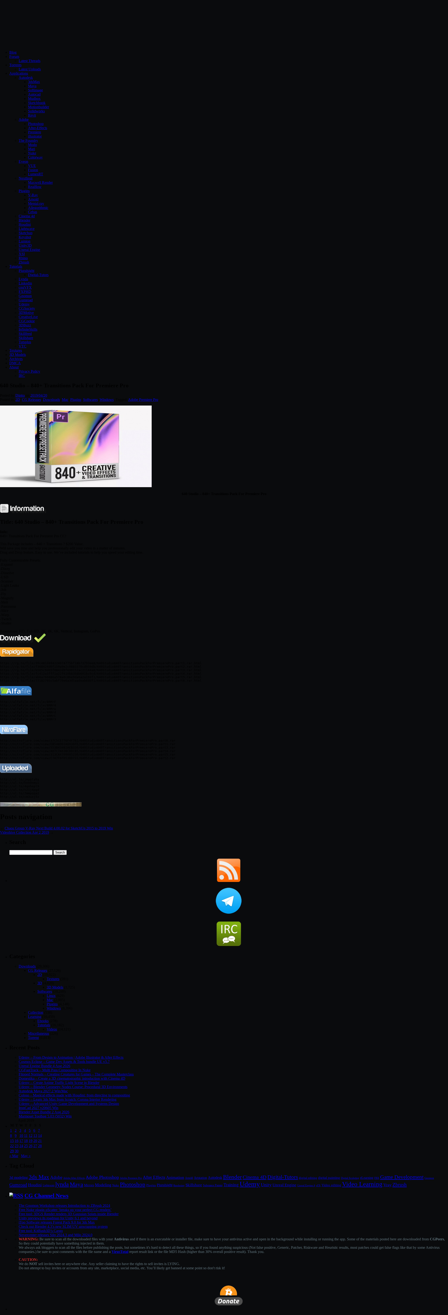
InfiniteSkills (28, 329)
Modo (32, 145)
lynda (62, 1184)
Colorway (35, 157)
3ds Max (39, 1177)
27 (35, 1146)
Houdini (25, 224)
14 (40, 1136)
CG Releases (31, 400)
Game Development (402, 1177)
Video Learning (362, 1184)
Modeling (103, 1185)
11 (26, 1136)
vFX (318, 1185)
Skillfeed (25, 334)
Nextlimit (25, 178)
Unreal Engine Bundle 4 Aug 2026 (44, 1066)
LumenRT (35, 174)
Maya (32, 86)
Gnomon (25, 296)
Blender (24, 220)
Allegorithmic (38, 208)
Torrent (33, 1038)
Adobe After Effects (74, 1177)
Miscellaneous (38, 1033)
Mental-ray (36, 203)
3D (39, 983)
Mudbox (34, 99)
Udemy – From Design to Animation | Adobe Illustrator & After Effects (71, 1057)
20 (35, 1141)
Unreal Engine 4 (306, 1185)
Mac (65, 400)
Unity (266, 1184)
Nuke (32, 153)
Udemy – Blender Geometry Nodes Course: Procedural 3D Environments (73, 1087)
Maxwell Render (40, 182)
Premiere (34, 132)
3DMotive (26, 313)
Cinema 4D (254, 1177)
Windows (107, 400)
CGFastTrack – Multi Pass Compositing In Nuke (55, 1070)
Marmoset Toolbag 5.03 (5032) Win (45, 1116)
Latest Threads (29, 61)
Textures (15, 350)
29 (12, 1151)
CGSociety (27, 308)
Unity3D (25, 245)
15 (12, 1141)
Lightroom (48, 1185)
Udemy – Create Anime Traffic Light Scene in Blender (59, 1083)
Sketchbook (37, 103)
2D (17, 400)
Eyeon (23, 161)
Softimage (35, 90)
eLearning (366, 1178)
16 (16, 1141)
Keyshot (25, 237)
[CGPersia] (41, 805)
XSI (22, 254)
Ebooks (43, 1021)
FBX (376, 1177)
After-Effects (37, 128)
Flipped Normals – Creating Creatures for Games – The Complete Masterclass (76, 1074)
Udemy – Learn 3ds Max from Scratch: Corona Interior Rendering (67, 1099)
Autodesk (26, 78)
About (14, 367)
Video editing (331, 1185)
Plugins (24, 191)
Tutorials (15, 266)
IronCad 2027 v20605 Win (38, 1108)
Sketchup (25, 233)
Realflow (35, 187)
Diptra (20, 395)
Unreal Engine (29, 250)
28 (40, 1146)
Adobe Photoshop (102, 1177)
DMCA (15, 363)
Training (231, 1184)
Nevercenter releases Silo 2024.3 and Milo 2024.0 (55, 1235)
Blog (13, 52)
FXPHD (25, 292)
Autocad (34, 94)
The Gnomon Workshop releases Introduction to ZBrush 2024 (64, 1205)
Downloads (51, 400)
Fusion (33, 170)
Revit (32, 115)
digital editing (308, 1178)
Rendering (179, 1185)
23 (16, 1146)
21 (40, 1141)
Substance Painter (213, 1185)
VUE (32, 166)
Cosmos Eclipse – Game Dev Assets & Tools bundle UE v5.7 (64, 1062)
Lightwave (27, 229)
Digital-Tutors (38, 275)
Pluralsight (26, 271)
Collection (35, 1012)
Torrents (15, 65)
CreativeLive (28, 317)
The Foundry (28, 140)
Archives (16, 359)
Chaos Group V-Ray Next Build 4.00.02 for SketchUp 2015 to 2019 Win (59, 828)
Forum (14, 57)
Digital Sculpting (350, 1177)
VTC (22, 346)
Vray (387, 1185)
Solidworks (36, 111)
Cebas (32, 212)
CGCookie (27, 321)
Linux (51, 996)
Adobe (24, 119)
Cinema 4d (27, 216)
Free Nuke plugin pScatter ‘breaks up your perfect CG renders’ (65, 1210)
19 (30, 1141)
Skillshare (26, 338)
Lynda (23, 279)
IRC (22, 376)
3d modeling (18, 1178)
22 (12, 1146)
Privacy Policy (29, 371)
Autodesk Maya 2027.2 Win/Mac (43, 1091)
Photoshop (36, 124)
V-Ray (33, 195)
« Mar (13, 1156)
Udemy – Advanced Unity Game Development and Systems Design (69, 1104)
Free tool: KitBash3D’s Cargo (41, 1231)
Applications (18, 73)
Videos (52, 1029)
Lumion (24, 241)
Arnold (33, 199)
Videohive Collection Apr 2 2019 (24, 832)
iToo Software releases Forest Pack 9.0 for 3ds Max (57, 1222)
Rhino (23, 258)
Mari (31, 149)
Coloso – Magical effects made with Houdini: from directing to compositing (74, 1095)
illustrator (35, 136)
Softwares (90, 400)
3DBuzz (25, 325)
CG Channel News (46, 1196)
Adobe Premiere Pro (143, 400)
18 (26, 1141)
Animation (175, 1177)
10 (21, 1136)
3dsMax (34, 82)
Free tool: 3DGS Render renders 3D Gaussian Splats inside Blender (69, 1214)
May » (26, 1156)
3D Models (17, 355)
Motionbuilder (38, 107)
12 (30, 1136)
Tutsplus (25, 342)
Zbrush (24, 262)
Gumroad (26, 300)
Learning (34, 1017)
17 (21, 1141)
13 (35, 1136)
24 (21, 1146)
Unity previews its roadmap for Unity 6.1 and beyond (58, 1218)
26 (30, 1146)
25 (26, 1146)
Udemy (24, 304)
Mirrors (89, 1185)
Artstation (200, 1178)
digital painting (329, 1178)
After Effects (154, 1177)
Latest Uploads (30, 69)
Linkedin (25, 283)
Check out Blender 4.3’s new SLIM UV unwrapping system (63, 1226)
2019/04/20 (38, 395)
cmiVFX (25, 287)
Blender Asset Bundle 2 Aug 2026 (44, 1112)
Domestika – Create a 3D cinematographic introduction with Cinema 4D (72, 1078)
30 (16, 1151)
